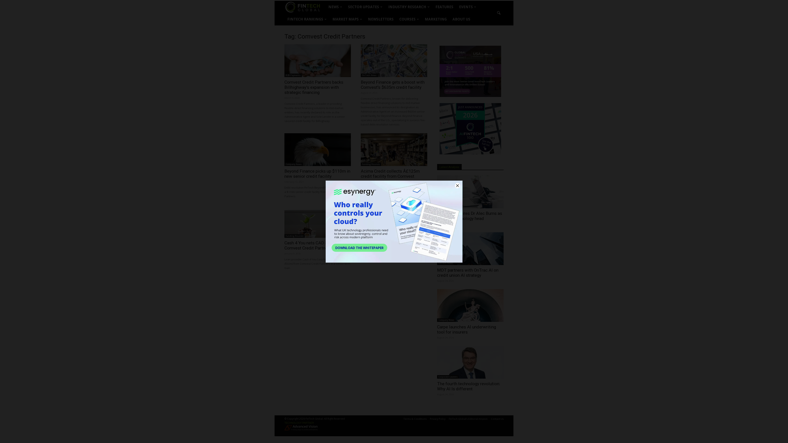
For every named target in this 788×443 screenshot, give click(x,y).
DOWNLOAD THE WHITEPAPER (359, 248)
